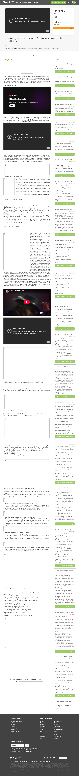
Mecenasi (13, 726)
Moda (41, 733)
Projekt (13, 56)
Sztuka (41, 721)
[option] (13, 56)
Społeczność (43, 726)
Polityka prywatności (15, 731)
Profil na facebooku (23, 606)
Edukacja (56, 731)
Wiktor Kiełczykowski (21, 48)
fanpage (32, 596)
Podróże (42, 722)
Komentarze (49, 56)
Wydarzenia (43, 731)
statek (19, 611)
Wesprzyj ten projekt (58, 2)
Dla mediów (13, 733)
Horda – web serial (14, 78)
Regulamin (13, 729)
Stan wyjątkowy (57, 736)
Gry (41, 738)
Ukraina (56, 738)
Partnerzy (13, 724)
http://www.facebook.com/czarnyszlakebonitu (31, 681)
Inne (55, 733)
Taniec (41, 728)
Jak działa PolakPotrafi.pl (16, 721)
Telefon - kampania (28, 597)
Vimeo (27, 596)
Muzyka (56, 722)
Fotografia (56, 724)
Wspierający (66, 56)
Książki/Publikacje (58, 729)
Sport (55, 734)
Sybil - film (20, 597)
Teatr (55, 728)
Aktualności (31, 56)
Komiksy (42, 724)
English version (63, 758)
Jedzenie (42, 734)
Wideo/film (10, 48)
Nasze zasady (14, 728)
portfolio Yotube (25, 599)
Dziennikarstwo (57, 721)
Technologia (57, 726)
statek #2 (24, 611)
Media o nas (13, 722)
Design (41, 729)
